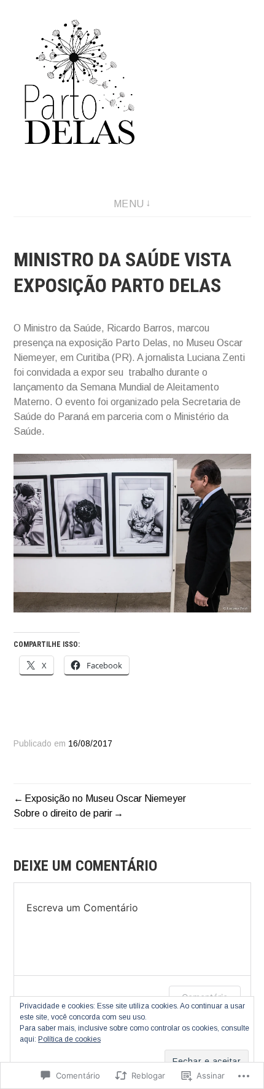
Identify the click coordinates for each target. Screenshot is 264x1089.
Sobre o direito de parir (63, 813)
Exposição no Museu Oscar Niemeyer (105, 798)
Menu (129, 204)
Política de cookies (69, 1039)
